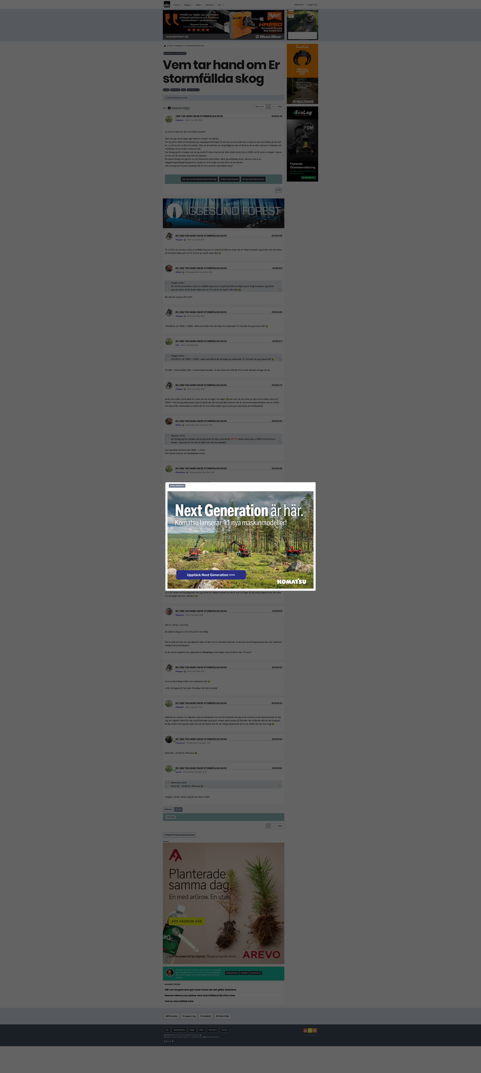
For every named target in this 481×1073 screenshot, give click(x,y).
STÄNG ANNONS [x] (177, 486)
